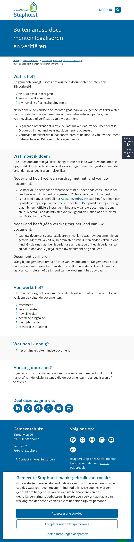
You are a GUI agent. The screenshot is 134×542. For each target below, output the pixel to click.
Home (16, 60)
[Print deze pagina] (69, 408)
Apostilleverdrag (72, 199)
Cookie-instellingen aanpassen (67, 534)
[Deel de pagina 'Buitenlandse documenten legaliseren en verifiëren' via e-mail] (58, 408)
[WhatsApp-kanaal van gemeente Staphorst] (73, 449)
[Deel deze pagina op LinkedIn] (17, 408)
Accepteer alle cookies (67, 513)
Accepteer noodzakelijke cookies (67, 524)
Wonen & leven (30, 60)
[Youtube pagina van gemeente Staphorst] (111, 440)
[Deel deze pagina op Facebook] (38, 408)
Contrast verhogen (128, 139)
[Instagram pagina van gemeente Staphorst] (92, 440)
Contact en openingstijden (37, 459)
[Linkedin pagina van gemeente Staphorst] (102, 440)
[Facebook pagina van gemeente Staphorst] (73, 440)
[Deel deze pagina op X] (28, 408)
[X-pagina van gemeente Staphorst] (82, 440)
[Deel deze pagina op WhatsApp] (48, 408)
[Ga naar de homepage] (25, 9)
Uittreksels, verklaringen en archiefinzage (62, 60)
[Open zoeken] (118, 10)
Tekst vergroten (128, 151)
